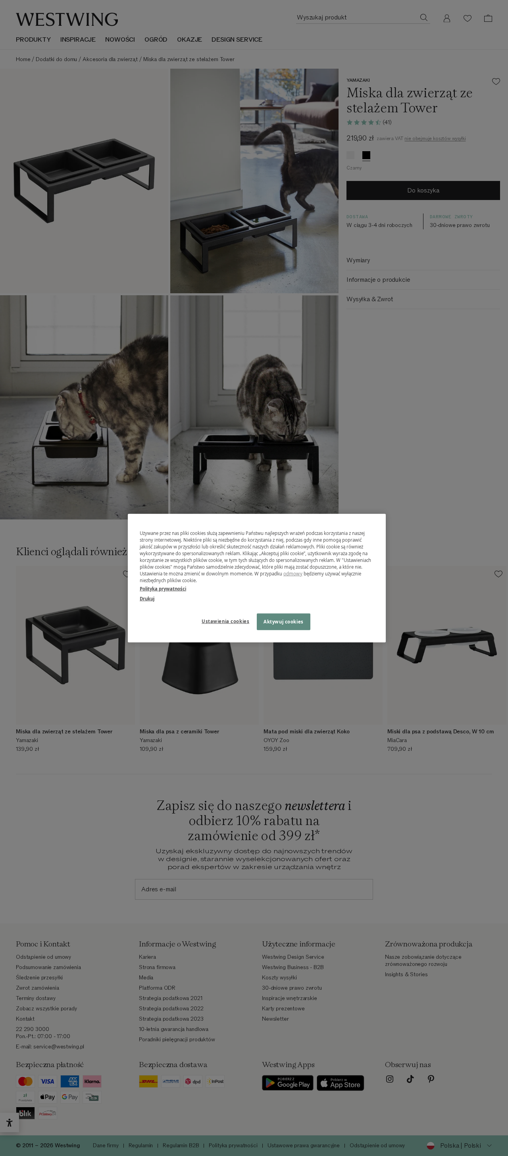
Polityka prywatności (163, 589)
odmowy (292, 574)
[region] (257, 578)
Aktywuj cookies (284, 622)
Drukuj (147, 599)
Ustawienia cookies (225, 621)
